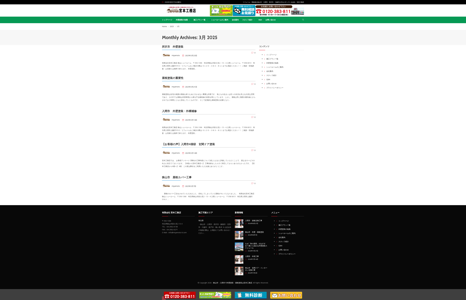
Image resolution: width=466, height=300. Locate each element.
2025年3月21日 (191, 87)
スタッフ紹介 (247, 20)
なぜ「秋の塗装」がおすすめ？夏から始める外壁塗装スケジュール (256, 245)
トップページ (167, 20)
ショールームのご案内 (219, 20)
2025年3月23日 (191, 55)
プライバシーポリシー (274, 87)
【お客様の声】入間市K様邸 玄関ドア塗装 (188, 144)
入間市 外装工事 (252, 256)
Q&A (260, 20)
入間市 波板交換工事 (253, 220)
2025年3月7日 (190, 186)
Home (164, 26)
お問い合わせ (271, 20)
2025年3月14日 (191, 120)
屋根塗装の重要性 (172, 78)
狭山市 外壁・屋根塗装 (254, 232)
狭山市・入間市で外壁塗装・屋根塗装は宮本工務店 (232, 283)
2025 (172, 26)
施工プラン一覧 (199, 20)
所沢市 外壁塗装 (172, 46)
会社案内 (235, 20)
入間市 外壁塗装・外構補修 (179, 111)
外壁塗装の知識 (182, 20)
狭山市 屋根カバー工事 (177, 177)
